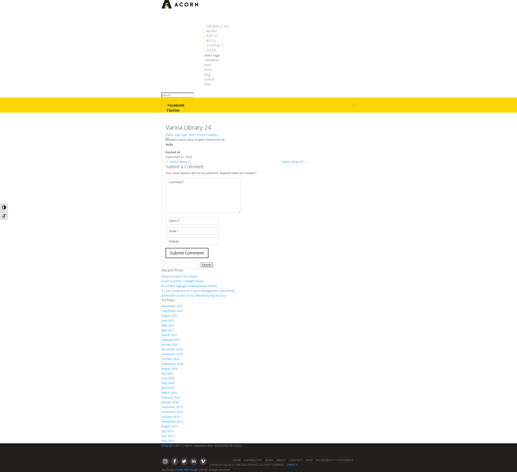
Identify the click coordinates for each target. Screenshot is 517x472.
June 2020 (168, 378)
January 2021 (170, 344)
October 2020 (171, 359)
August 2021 (170, 315)
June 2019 (168, 436)
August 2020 (170, 368)
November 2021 (172, 306)
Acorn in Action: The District (180, 276)
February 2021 (171, 340)
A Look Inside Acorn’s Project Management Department (198, 291)
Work (211, 31)
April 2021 (168, 330)
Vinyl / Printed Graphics (204, 135)
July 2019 (167, 431)
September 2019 (172, 421)
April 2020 (168, 388)
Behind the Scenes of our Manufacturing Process (194, 295)
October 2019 (171, 417)
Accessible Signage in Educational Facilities (189, 286)
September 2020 (172, 364)
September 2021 (172, 311)
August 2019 (170, 426)
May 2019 (168, 441)
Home (236, 460)
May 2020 (168, 383)
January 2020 (170, 402)
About (212, 36)
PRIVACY (292, 465)
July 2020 (167, 373)
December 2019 (172, 407)
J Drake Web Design (186, 469)
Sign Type (180, 135)
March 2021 (169, 335)
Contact (215, 46)
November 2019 (172, 412)
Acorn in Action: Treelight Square (183, 281)
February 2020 (171, 397)
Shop (211, 50)
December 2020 (172, 349)
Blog (211, 41)
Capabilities (217, 26)
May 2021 (168, 325)
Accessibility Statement (334, 460)
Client (169, 135)
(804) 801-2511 (171, 446)
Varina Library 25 (294, 162)
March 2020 (169, 393)
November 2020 (172, 354)
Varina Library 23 (178, 162)
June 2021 (168, 320)
